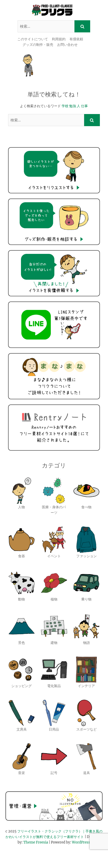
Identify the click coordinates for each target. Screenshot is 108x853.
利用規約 (59, 39)
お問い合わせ (67, 44)
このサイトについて (32, 39)
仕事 (84, 106)
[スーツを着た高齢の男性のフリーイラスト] (28, 65)
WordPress (81, 842)
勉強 (72, 106)
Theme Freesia (35, 842)
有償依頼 (76, 39)
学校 (65, 106)
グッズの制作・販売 (38, 44)
